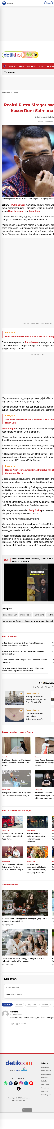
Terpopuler (9, 72)
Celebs (21, 66)
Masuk (48, 3)
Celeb (15, 93)
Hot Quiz (31, 66)
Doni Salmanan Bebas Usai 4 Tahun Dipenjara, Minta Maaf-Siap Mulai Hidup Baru (23, 669)
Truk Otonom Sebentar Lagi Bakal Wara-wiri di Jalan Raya (12, 836)
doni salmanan (10, 615)
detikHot (6, 93)
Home (12, 66)
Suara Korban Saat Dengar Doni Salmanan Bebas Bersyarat (24, 661)
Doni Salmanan (16, 211)
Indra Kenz (34, 211)
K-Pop (41, 66)
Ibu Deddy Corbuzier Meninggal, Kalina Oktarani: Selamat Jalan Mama (16, 762)
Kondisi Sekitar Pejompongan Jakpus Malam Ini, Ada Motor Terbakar (36, 837)
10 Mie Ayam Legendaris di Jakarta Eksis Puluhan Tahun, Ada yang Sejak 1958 (36, 868)
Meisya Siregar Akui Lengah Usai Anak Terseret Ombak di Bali (23, 652)
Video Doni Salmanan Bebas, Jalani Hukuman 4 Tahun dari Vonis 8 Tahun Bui (23, 644)
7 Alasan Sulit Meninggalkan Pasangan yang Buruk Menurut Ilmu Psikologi (24, 920)
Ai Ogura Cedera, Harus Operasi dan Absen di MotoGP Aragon (16, 794)
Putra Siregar (18, 205)
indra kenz (25, 615)
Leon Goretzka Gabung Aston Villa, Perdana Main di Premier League (12, 867)
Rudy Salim (35, 510)
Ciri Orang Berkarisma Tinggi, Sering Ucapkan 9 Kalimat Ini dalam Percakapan (23, 959)
